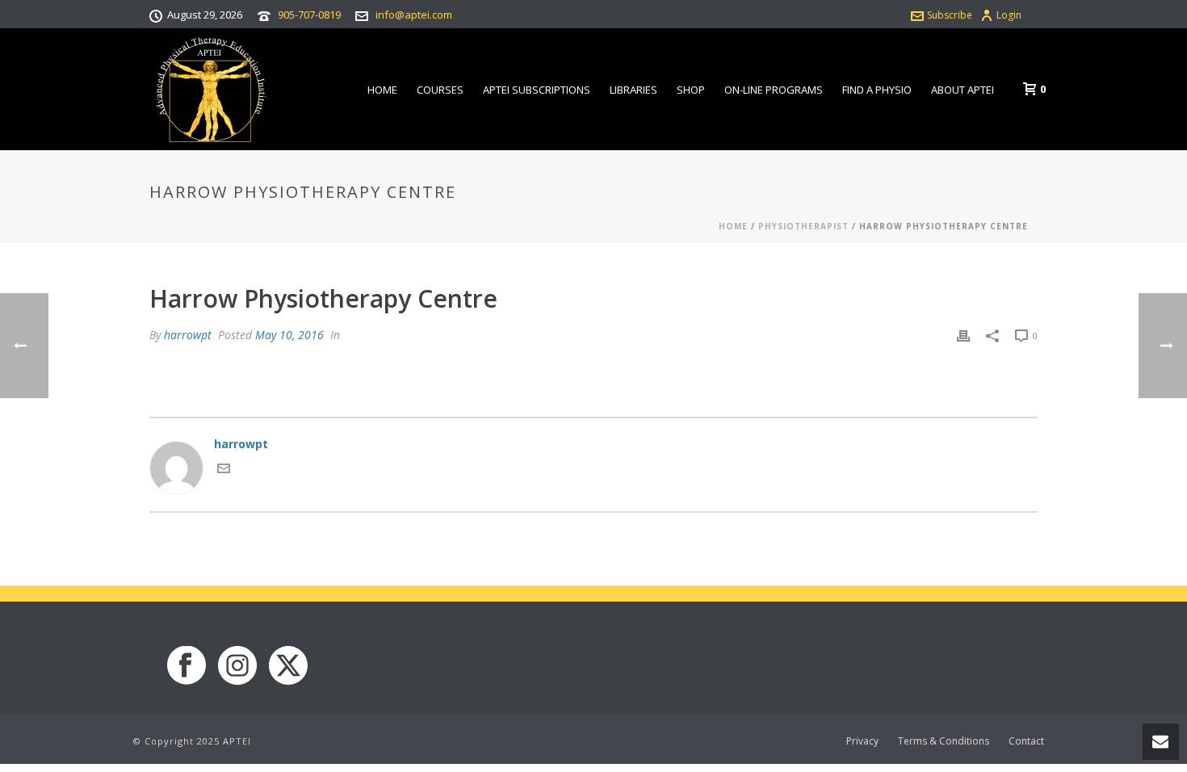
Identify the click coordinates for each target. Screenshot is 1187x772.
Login (1008, 15)
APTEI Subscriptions (536, 89)
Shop (691, 89)
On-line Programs (773, 89)
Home (382, 89)
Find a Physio (877, 89)
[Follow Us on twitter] (288, 666)
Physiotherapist (803, 226)
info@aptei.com (413, 14)
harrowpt (188, 334)
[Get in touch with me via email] (223, 470)
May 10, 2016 (289, 334)
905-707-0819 (309, 14)
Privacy (862, 741)
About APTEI (962, 89)
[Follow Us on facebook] (186, 666)
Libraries (633, 89)
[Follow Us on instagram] (237, 666)
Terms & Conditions (943, 741)
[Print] (963, 334)
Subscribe (949, 15)
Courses (440, 89)
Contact (1026, 741)
